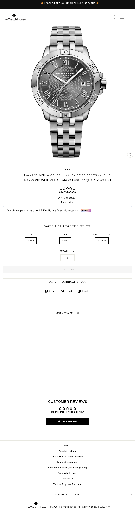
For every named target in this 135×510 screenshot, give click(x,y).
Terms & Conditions (67, 462)
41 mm (102, 240)
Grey (31, 240)
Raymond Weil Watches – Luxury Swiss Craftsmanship (67, 175)
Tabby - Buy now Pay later (67, 484)
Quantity (67, 251)
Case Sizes (101, 234)
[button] (67, 188)
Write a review (67, 421)
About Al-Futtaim (68, 451)
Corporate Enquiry (67, 473)
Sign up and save (66, 494)
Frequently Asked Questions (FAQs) (67, 467)
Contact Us (67, 478)
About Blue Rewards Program (67, 456)
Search (67, 445)
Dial (31, 234)
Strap (65, 234)
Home (67, 169)
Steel (65, 240)
